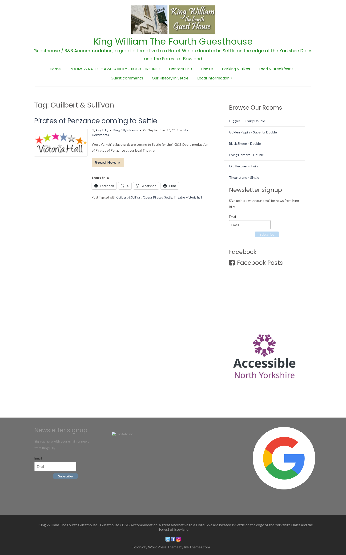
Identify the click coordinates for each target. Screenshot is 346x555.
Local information (214, 78)
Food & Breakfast (276, 69)
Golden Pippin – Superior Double (253, 132)
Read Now (108, 162)
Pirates (158, 197)
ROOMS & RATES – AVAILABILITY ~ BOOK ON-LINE (114, 69)
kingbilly (102, 130)
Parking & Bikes (236, 69)
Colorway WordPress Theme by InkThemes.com (171, 547)
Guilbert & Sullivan (128, 197)
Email (233, 217)
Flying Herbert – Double (246, 155)
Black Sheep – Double (245, 143)
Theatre (179, 197)
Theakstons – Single (244, 177)
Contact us (180, 69)
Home (55, 69)
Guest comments (127, 78)
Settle (168, 197)
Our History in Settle (170, 78)
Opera (147, 197)
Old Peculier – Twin (243, 166)
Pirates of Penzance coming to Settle (95, 121)
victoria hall (194, 197)
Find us (207, 69)
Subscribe (267, 234)
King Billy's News (125, 130)
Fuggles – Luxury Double (247, 121)
